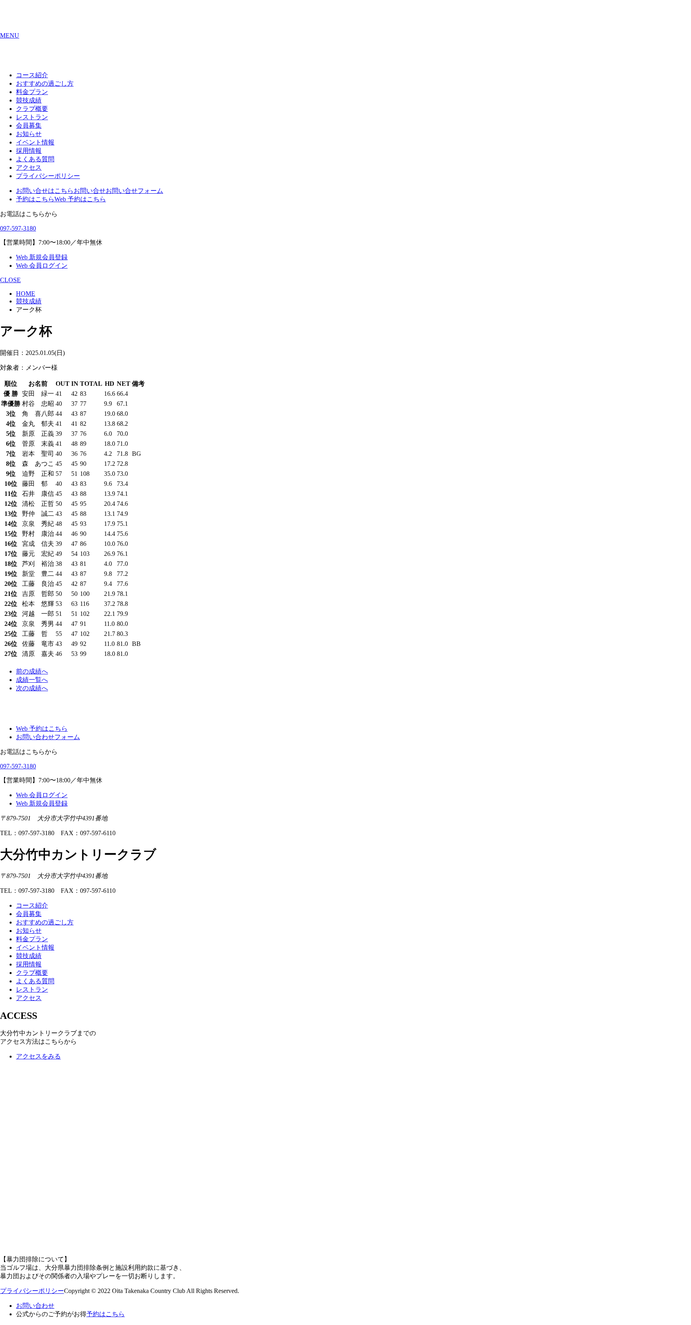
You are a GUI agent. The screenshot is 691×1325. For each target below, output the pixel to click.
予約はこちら (35, 199)
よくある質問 (35, 159)
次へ (32, 688)
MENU (9, 35)
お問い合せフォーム (134, 190)
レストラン (32, 117)
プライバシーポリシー (48, 175)
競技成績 (29, 100)
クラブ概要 (32, 108)
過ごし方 (45, 83)
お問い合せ (90, 190)
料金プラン (32, 91)
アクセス (29, 167)
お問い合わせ (35, 1305)
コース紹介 (32, 75)
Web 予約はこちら (80, 199)
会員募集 (29, 125)
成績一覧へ (32, 679)
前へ (32, 671)
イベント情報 (35, 142)
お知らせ (29, 133)
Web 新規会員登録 (42, 257)
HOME (25, 293)
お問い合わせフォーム (48, 737)
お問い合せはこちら (45, 190)
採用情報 (29, 150)
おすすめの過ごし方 (45, 922)
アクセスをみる (38, 1056)
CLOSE (10, 280)
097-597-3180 (18, 228)
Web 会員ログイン (42, 265)
